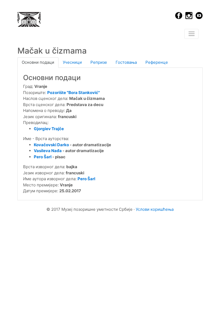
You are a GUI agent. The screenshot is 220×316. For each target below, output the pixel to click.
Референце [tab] (156, 62)
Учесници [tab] (72, 62)
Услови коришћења (155, 209)
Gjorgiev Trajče (49, 128)
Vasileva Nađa (48, 150)
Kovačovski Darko (51, 144)
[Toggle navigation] (191, 34)
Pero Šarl (43, 156)
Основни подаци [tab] (38, 62)
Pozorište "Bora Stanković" (73, 92)
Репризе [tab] (98, 62)
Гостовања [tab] (126, 62)
